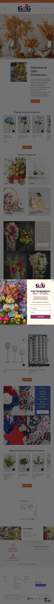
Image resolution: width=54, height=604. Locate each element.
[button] (40, 317)
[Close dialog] (53, 281)
